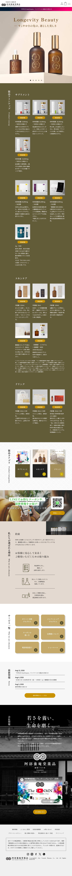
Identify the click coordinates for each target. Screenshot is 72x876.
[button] (3, 47)
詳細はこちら (57, 513)
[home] (11, 3)
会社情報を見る (40, 812)
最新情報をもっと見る (40, 695)
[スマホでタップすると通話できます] (44, 854)
